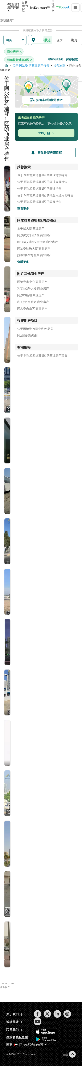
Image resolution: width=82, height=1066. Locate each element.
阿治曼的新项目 (27, 335)
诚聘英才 (12, 1022)
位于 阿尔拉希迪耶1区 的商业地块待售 (42, 175)
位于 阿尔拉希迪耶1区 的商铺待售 (39, 188)
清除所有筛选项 (55, 59)
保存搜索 (72, 59)
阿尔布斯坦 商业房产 (30, 295)
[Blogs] (62, 7)
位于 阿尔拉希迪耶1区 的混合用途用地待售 (45, 195)
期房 (74, 40)
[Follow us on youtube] (37, 1021)
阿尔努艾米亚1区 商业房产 (34, 235)
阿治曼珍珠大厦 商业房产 (33, 248)
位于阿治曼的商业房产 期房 (35, 328)
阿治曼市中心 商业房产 (32, 281)
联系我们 (12, 1029)
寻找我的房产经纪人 (13, 7)
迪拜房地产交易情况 (53, 7)
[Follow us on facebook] (37, 1014)
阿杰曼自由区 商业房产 (32, 308)
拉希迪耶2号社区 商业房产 (34, 255)
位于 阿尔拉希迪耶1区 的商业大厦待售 (42, 182)
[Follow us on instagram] (67, 1014)
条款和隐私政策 (17, 1037)
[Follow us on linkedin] (57, 1014)
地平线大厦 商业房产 (30, 228)
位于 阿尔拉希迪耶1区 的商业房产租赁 (42, 355)
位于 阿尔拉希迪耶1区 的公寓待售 (39, 201)
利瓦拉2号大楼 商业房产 (33, 288)
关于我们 (12, 1014)
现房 (59, 40)
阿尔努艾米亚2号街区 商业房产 (37, 242)
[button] (15, 40)
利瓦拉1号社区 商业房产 (33, 302)
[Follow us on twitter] (47, 1014)
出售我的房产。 (25, 7)
